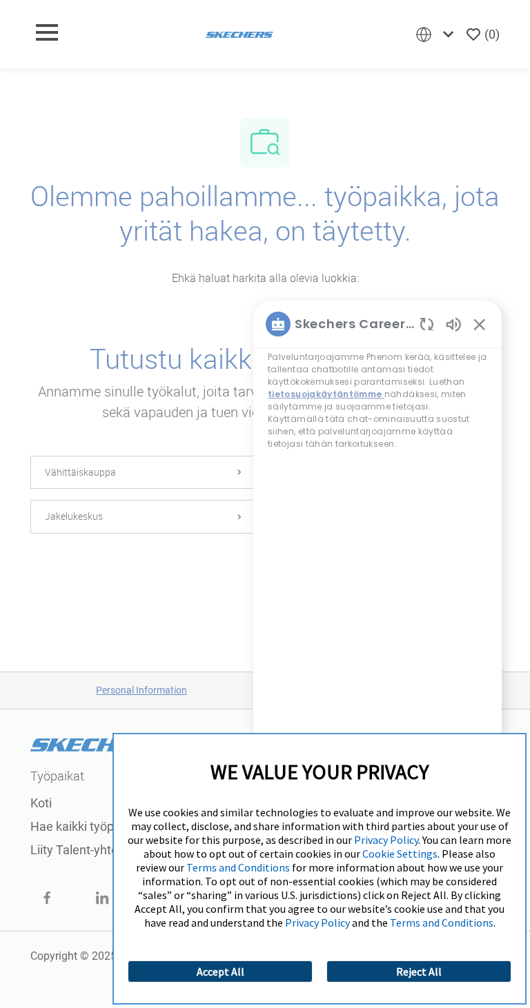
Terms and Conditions (238, 867)
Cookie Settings (400, 853)
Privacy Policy (386, 840)
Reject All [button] (419, 971)
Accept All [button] (220, 971)
